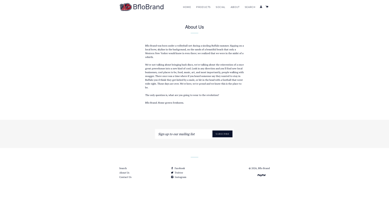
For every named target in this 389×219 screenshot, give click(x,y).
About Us (124, 172)
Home (187, 7)
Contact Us (125, 177)
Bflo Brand (264, 168)
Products (203, 7)
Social (220, 7)
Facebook (179, 168)
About (235, 7)
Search (250, 7)
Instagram (180, 177)
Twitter (178, 172)
